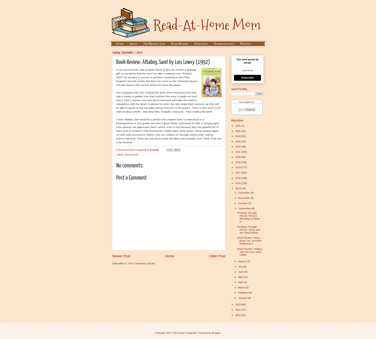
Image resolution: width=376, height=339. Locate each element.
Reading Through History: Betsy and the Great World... (248, 229)
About (133, 44)
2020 (238, 157)
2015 (238, 183)
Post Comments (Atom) (141, 263)
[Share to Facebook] (176, 150)
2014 (238, 188)
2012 (238, 309)
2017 (238, 172)
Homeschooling (224, 44)
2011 (238, 315)
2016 (238, 178)
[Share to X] (173, 150)
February (243, 292)
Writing (245, 44)
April (241, 282)
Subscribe (247, 77)
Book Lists (201, 44)
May (240, 277)
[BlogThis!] (170, 150)
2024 (238, 136)
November (244, 198)
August (242, 261)
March (242, 287)
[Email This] (167, 150)
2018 (238, 167)
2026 (238, 125)
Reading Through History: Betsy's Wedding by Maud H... (248, 217)
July (240, 266)
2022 (238, 146)
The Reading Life (154, 44)
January (242, 298)
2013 (238, 304)
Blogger (216, 333)
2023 (238, 141)
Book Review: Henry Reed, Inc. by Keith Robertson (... (249, 240)
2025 (238, 131)
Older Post (217, 256)
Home (119, 44)
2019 (238, 162)
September (244, 208)
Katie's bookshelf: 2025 (247, 102)
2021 (238, 152)
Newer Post (121, 256)
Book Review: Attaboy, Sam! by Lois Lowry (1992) (250, 252)
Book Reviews (179, 44)
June (241, 271)
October (243, 203)
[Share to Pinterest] (179, 150)
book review (131, 154)
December (244, 192)
